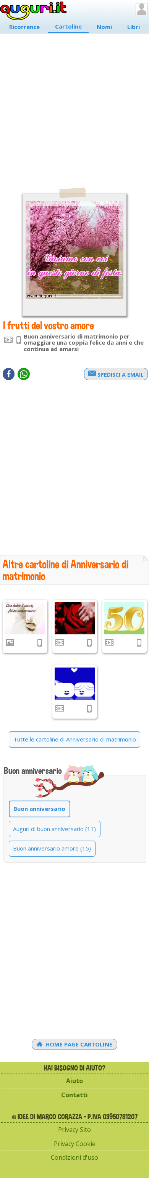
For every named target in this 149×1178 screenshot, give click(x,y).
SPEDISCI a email (120, 374)
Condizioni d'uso (74, 1157)
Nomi (104, 26)
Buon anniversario (39, 808)
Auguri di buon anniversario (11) (54, 829)
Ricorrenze (24, 26)
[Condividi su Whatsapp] (24, 374)
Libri (133, 26)
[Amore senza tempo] (124, 618)
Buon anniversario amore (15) (52, 848)
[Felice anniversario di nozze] (25, 618)
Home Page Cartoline (78, 1044)
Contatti (74, 1095)
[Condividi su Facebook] (9, 374)
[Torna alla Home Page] (33, 11)
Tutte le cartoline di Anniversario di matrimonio (74, 739)
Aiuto (74, 1081)
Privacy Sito (74, 1129)
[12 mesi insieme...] (75, 684)
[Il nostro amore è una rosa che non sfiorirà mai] (75, 618)
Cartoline (68, 26)
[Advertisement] (74, 106)
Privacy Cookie (75, 1143)
